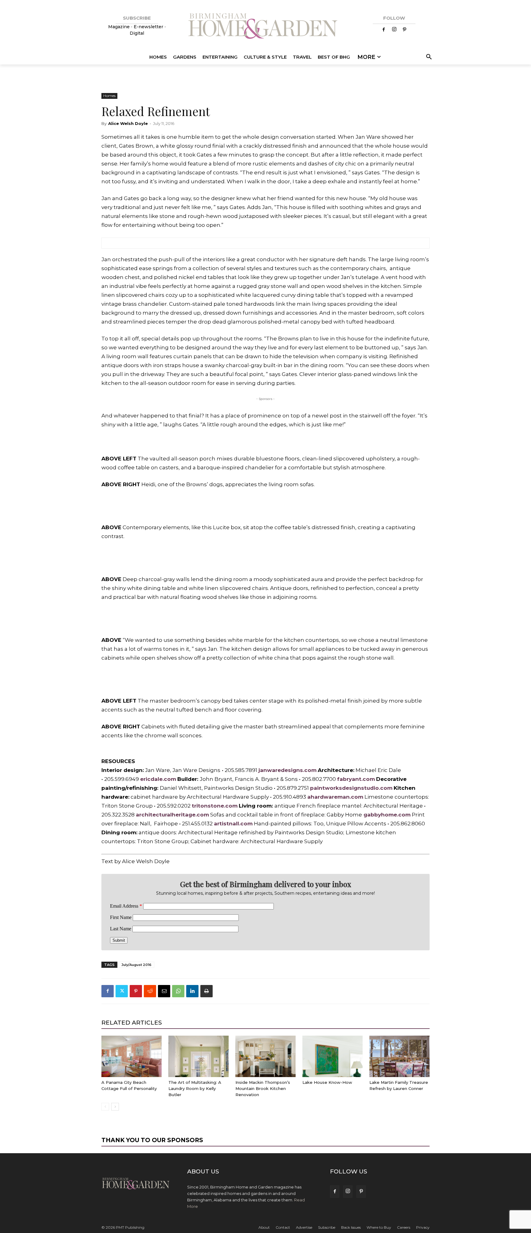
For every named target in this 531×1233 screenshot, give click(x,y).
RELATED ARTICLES (131, 1022)
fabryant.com (356, 779)
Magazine (119, 26)
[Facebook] (383, 30)
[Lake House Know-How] (332, 1056)
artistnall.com (233, 823)
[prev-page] (105, 1107)
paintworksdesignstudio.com (351, 788)
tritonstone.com (215, 806)
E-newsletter (148, 26)
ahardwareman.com (335, 797)
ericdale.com (158, 779)
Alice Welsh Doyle (128, 123)
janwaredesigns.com (287, 770)
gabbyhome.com (387, 815)
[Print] (206, 991)
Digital (137, 33)
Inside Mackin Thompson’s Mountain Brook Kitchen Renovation (262, 1088)
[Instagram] (394, 30)
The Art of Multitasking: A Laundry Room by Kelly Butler (194, 1088)
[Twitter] (122, 991)
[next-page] (115, 1107)
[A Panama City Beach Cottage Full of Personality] (131, 1056)
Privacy (423, 1227)
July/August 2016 (136, 965)
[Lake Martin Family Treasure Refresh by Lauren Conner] (399, 1056)
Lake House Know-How (327, 1082)
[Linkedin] (192, 991)
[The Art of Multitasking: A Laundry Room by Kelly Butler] (198, 1056)
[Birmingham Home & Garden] (265, 26)
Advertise (304, 1227)
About (264, 1227)
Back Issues (351, 1227)
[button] (428, 57)
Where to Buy (379, 1227)
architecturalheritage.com (172, 815)
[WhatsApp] (178, 991)
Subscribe (326, 1227)
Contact (283, 1227)
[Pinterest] (404, 30)
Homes (109, 95)
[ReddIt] (150, 991)
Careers (403, 1227)
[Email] (164, 991)
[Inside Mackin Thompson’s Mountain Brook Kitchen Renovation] (265, 1056)
